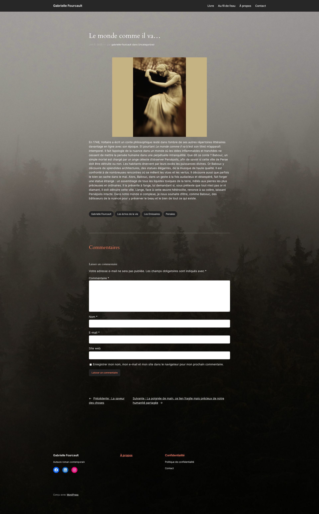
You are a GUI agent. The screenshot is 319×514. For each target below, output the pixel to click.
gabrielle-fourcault (121, 44)
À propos (126, 455)
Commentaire (99, 278)
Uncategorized (146, 44)
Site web (95, 348)
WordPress (72, 494)
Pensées (170, 214)
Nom (93, 316)
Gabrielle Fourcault (67, 6)
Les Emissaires (152, 214)
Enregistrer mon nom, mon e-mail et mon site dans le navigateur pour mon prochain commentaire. (158, 364)
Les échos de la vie (127, 214)
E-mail (94, 332)
